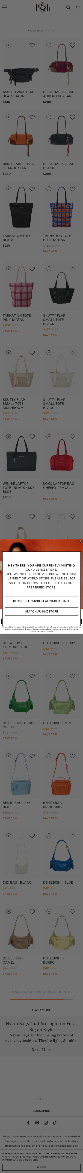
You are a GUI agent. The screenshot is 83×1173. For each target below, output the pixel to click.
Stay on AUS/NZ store (41, 611)
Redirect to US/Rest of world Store (41, 601)
